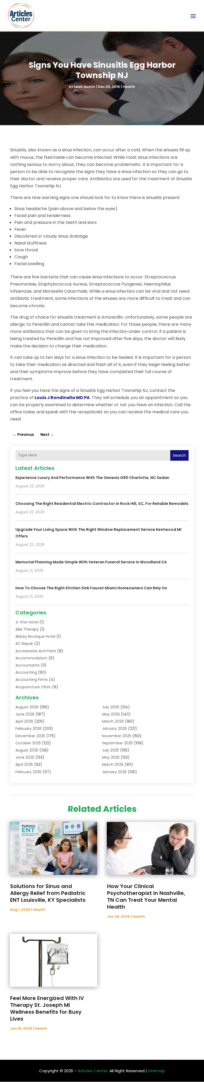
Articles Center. (93, 1071)
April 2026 (24, 721)
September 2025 (117, 743)
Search (179, 455)
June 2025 (24, 757)
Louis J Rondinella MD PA (62, 398)
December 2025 (30, 736)
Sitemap (156, 1071)
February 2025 (28, 772)
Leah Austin (84, 86)
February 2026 (28, 728)
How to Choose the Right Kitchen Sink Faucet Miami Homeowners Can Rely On (91, 588)
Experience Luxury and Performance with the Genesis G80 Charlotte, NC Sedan (92, 477)
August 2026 (27, 707)
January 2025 (114, 772)
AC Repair (24, 643)
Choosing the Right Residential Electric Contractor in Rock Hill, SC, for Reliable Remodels (101, 503)
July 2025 (110, 750)
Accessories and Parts (35, 651)
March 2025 (113, 764)
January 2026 (114, 728)
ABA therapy (27, 629)
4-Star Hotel (26, 622)
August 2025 (26, 750)
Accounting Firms (31, 679)
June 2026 (25, 714)
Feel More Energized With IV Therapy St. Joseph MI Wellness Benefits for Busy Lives (47, 1008)
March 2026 (113, 721)
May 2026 (111, 714)
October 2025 (28, 743)
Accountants (27, 665)
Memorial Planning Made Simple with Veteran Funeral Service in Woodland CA (91, 562)
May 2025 (111, 757)
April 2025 (24, 764)
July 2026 (110, 707)
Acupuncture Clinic (33, 687)
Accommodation (31, 658)
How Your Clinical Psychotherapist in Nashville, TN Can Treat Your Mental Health (146, 896)
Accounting (26, 672)
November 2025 (116, 736)
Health (129, 86)
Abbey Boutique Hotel (35, 636)
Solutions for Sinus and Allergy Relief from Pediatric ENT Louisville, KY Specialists (48, 893)
